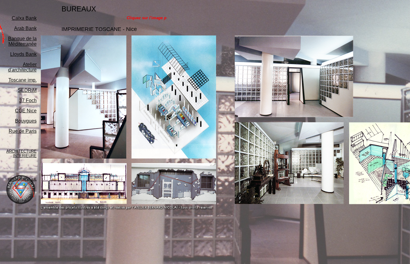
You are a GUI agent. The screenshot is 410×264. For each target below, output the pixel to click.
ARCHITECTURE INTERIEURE (21, 153)
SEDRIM (27, 90)
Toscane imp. (22, 80)
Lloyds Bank (23, 54)
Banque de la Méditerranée (22, 41)
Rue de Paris (23, 131)
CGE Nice (26, 110)
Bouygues (26, 120)
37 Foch (28, 100)
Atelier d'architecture (22, 67)
